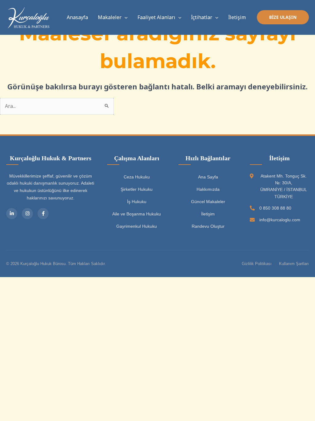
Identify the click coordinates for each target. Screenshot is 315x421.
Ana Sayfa (208, 176)
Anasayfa (77, 17)
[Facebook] (43, 213)
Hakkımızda (208, 189)
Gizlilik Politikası (257, 263)
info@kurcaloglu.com (279, 219)
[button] (125, 17)
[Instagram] (27, 213)
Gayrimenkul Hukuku (136, 226)
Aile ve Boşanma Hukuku (136, 213)
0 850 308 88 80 (275, 208)
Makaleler (110, 17)
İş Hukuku (136, 201)
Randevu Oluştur (208, 226)
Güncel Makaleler (208, 201)
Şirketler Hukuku (137, 189)
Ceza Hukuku (137, 176)
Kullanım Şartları (294, 263)
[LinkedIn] (11, 213)
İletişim (237, 17)
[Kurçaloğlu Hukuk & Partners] (29, 17)
